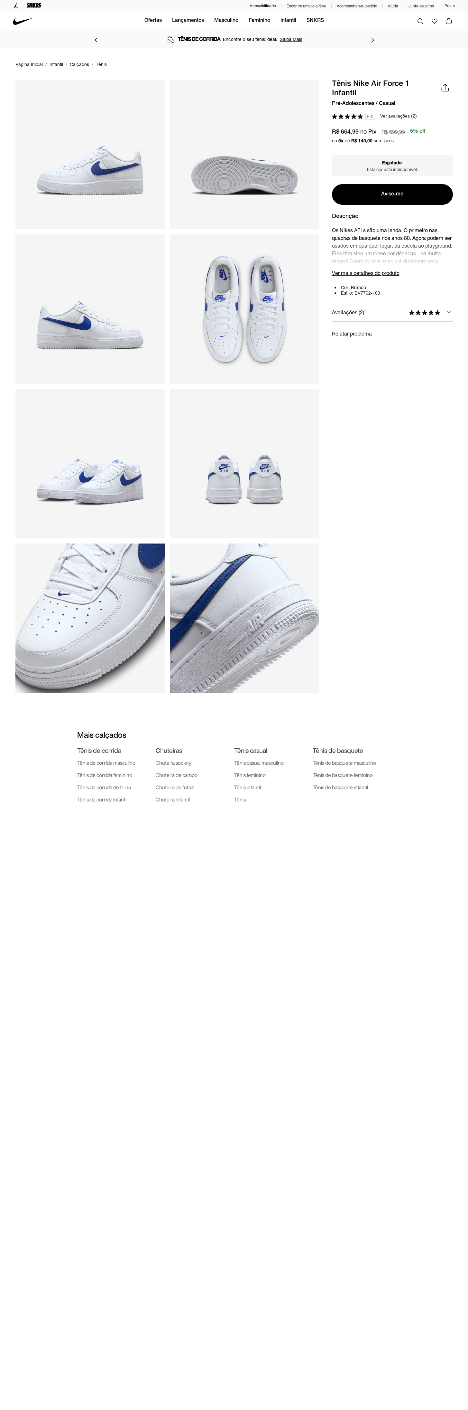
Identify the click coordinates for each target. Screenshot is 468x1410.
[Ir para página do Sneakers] (34, 6)
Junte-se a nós (421, 6)
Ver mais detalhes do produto (365, 273)
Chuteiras (169, 750)
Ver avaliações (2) (398, 115)
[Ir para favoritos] (434, 21)
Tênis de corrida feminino (104, 775)
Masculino (226, 21)
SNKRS (315, 21)
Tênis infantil (247, 787)
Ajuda (393, 6)
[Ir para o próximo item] (372, 40)
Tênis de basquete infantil (340, 787)
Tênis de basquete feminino (343, 775)
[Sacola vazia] (448, 21)
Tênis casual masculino (259, 763)
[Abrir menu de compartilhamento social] (445, 87)
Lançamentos (188, 21)
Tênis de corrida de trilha (104, 787)
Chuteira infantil (173, 799)
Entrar (450, 6)
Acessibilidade (263, 5)
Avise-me (392, 194)
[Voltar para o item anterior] (95, 40)
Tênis (240, 799)
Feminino (259, 21)
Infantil (288, 21)
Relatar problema (352, 333)
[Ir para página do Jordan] (16, 6)
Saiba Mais (291, 39)
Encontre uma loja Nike (306, 6)
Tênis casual (250, 750)
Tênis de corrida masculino (106, 763)
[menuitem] (153, 21)
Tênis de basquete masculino (344, 763)
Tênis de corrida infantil (102, 799)
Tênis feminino (250, 775)
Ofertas (153, 21)
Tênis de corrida (99, 750)
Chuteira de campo (176, 775)
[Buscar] (420, 21)
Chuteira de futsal (175, 787)
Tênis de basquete (338, 750)
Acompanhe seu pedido (357, 6)
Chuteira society (173, 763)
